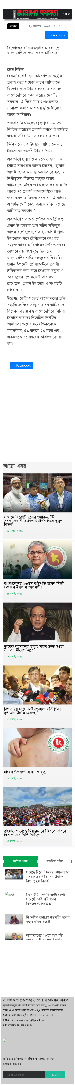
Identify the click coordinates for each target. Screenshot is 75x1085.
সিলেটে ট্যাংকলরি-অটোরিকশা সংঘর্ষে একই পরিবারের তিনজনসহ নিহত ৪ (45, 899)
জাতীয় (13, 26)
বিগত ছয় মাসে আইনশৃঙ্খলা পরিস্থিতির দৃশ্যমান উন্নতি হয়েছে (33, 711)
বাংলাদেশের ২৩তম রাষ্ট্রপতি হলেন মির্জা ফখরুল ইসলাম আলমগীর (34, 585)
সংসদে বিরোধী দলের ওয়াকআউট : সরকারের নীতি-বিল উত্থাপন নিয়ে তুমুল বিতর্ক (33, 520)
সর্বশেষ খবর (20, 861)
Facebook (57, 35)
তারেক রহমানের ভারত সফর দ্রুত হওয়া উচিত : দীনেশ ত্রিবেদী (34, 648)
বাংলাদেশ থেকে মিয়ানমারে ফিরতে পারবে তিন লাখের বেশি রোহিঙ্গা (35, 833)
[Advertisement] (37, 411)
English (62, 14)
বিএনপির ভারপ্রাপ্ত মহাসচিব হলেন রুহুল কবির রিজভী (48, 919)
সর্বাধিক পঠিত (55, 861)
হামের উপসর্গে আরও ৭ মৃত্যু (25, 772)
